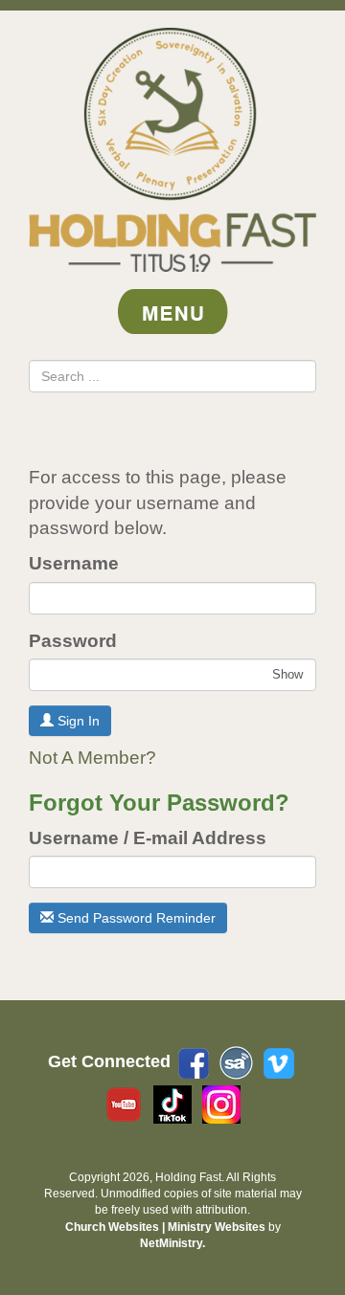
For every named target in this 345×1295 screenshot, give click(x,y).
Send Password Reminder (135, 918)
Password (73, 641)
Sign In (77, 720)
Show (287, 674)
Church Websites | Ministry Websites (166, 1227)
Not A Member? (92, 758)
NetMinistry (171, 1243)
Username (74, 563)
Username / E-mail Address (147, 838)
